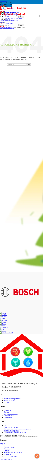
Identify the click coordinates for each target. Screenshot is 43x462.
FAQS (6, 425)
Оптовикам (8, 417)
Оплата (6, 412)
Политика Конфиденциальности (15, 432)
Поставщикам (9, 416)
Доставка (7, 402)
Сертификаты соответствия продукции (17, 429)
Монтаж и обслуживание (12, 399)
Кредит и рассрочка (11, 414)
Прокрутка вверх (6, 459)
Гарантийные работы (11, 427)
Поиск (21, 17)
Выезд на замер (9, 400)
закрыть (2, 444)
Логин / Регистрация (11, 456)
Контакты (3, 1)
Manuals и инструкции (11, 431)
